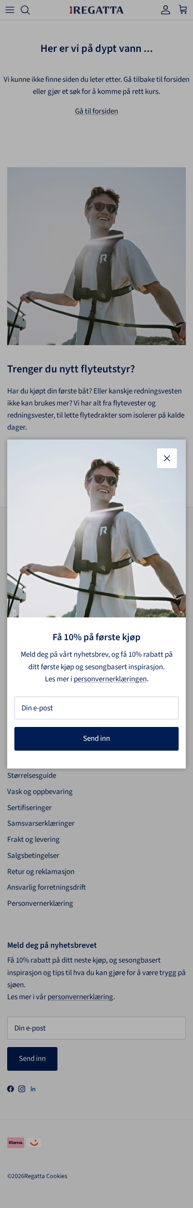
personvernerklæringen (110, 679)
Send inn (96, 738)
